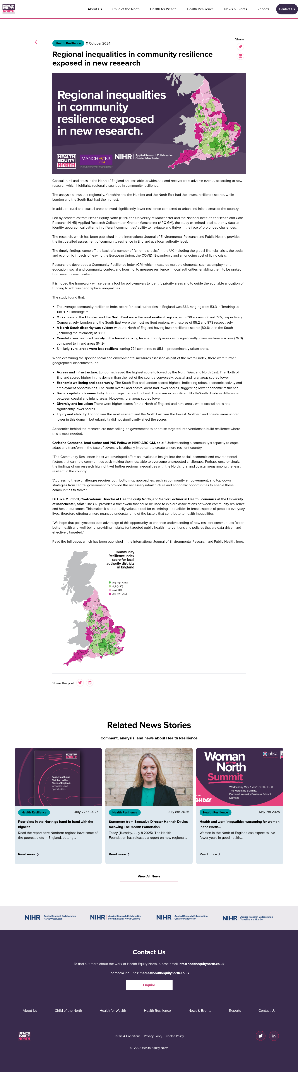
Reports (263, 9)
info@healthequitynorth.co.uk (201, 964)
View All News (149, 876)
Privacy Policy (153, 1036)
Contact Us (287, 9)
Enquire (149, 985)
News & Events (235, 9)
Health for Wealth (163, 9)
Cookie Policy (175, 1036)
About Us (95, 9)
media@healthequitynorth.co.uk (164, 973)
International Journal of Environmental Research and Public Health (174, 237)
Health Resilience (200, 9)
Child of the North (126, 9)
